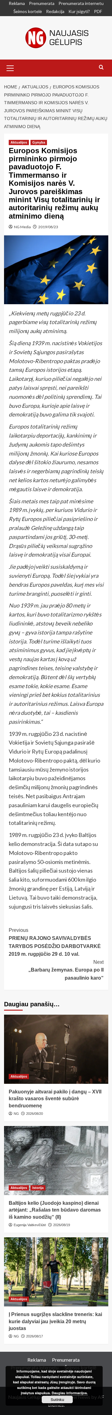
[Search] (101, 67)
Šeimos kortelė (27, 11)
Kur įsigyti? (79, 11)
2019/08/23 (48, 227)
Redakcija (55, 11)
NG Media (22, 227)
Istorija (38, 1188)
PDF (98, 11)
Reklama (17, 3)
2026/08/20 (34, 1113)
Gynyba (38, 142)
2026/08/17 (34, 1336)
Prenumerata (41, 3)
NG (16, 1113)
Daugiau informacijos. (70, 1393)
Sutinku (57, 1399)
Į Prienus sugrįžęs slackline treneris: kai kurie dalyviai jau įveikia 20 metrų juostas (55, 1321)
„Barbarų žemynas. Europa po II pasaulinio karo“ (66, 970)
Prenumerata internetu (81, 3)
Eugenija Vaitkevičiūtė (30, 1225)
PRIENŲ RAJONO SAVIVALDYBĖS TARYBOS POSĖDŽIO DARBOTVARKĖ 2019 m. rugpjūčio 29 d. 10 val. (55, 942)
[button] (10, 67)
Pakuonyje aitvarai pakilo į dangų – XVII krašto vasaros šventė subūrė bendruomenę (55, 1098)
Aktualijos (19, 142)
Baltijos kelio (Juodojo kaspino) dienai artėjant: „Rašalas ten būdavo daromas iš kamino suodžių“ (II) (55, 1210)
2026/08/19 (61, 1225)
